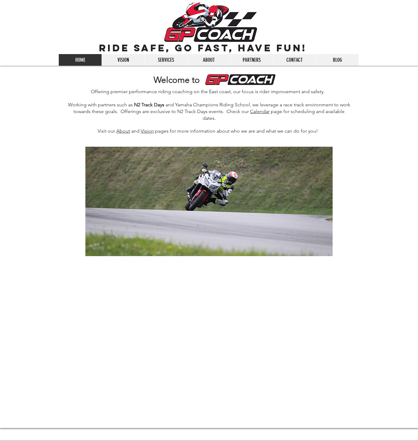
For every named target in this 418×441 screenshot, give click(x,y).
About (123, 131)
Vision (147, 131)
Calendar (260, 111)
